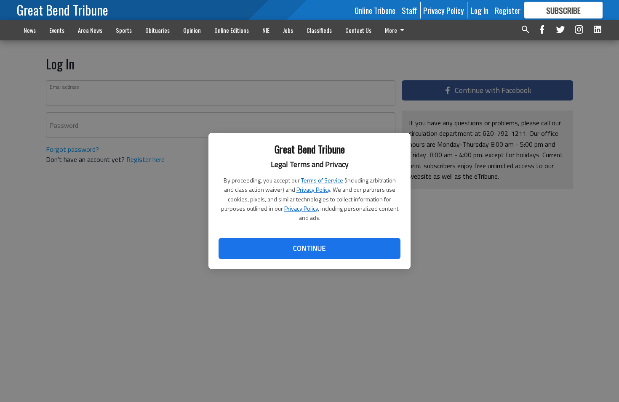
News (30, 30)
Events (56, 30)
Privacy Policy (313, 189)
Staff (409, 10)
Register (507, 10)
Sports (124, 30)
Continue (309, 248)
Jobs (288, 30)
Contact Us (358, 30)
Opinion (192, 30)
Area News (90, 30)
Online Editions (231, 30)
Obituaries (157, 30)
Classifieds (319, 30)
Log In (479, 10)
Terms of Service (322, 180)
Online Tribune (375, 10)
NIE (265, 30)
